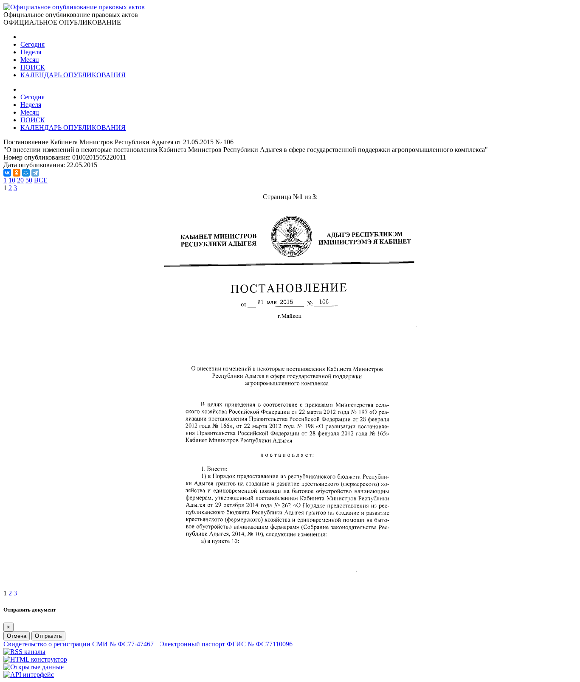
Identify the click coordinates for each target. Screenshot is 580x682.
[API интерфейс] (28, 674)
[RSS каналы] (24, 651)
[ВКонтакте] (7, 173)
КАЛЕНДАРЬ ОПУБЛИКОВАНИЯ (73, 75)
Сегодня (32, 44)
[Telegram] (35, 173)
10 (11, 180)
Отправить (48, 636)
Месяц (29, 59)
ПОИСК (32, 67)
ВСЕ (41, 180)
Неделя (30, 52)
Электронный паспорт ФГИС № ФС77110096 (226, 644)
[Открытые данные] (33, 667)
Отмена (16, 636)
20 (20, 180)
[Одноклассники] (16, 173)
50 (28, 180)
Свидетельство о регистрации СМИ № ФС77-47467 (78, 644)
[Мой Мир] (26, 173)
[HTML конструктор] (35, 659)
